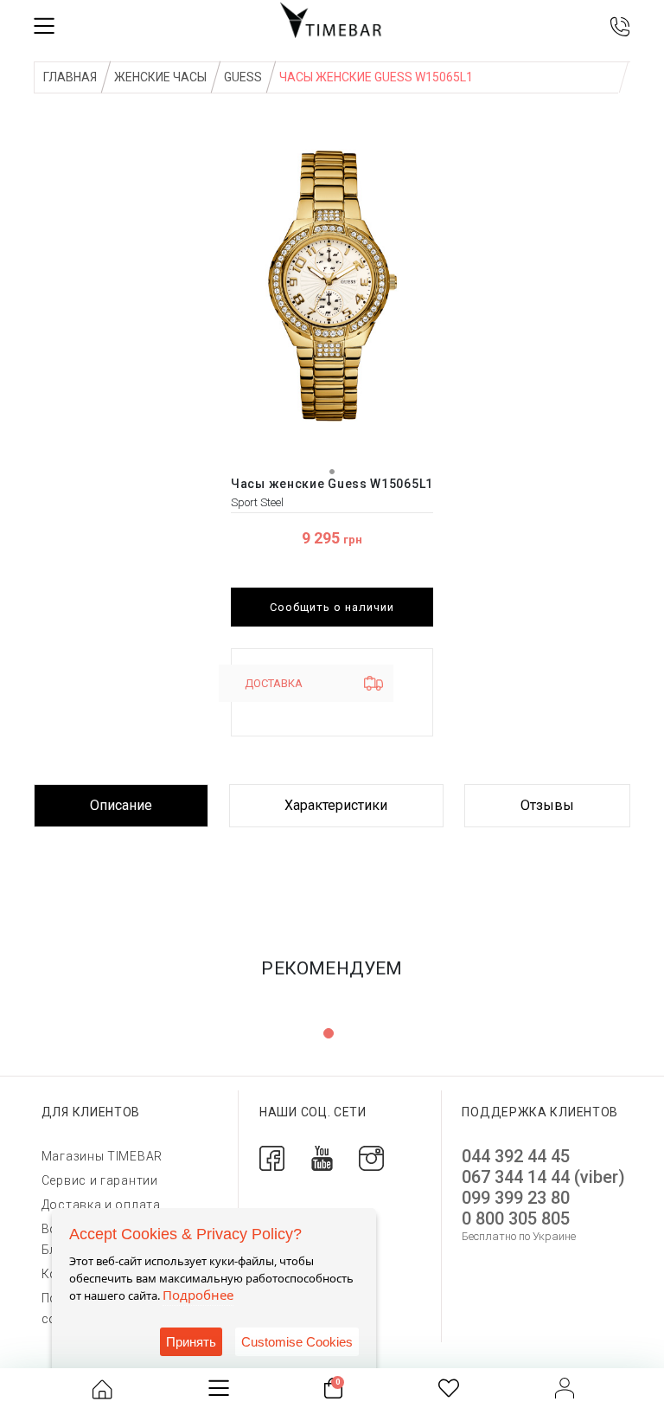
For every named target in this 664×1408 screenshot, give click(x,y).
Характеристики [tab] (335, 805)
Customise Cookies (297, 1341)
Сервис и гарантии (100, 1180)
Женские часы (160, 77)
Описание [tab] (121, 805)
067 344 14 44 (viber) (543, 1177)
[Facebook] (271, 1157)
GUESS (243, 77)
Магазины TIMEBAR (102, 1156)
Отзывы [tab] (547, 805)
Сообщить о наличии (332, 607)
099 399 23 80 (516, 1197)
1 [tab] (328, 1033)
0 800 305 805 (516, 1218)
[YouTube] (322, 1157)
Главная (70, 77)
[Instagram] (371, 1157)
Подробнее (198, 1294)
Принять (191, 1341)
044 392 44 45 (516, 1156)
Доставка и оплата (101, 1205)
